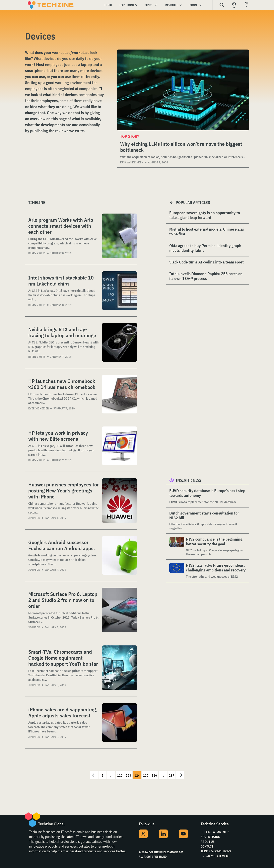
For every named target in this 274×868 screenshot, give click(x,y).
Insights (171, 5)
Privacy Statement (215, 856)
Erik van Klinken (131, 162)
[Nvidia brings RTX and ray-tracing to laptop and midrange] (119, 342)
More (194, 5)
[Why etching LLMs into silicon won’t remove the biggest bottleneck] (183, 90)
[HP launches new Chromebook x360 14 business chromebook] (119, 394)
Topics (148, 5)
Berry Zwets (37, 253)
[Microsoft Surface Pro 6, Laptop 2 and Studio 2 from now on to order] (119, 610)
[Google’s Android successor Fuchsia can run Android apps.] (119, 555)
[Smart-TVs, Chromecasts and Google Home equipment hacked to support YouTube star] (119, 667)
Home (109, 5)
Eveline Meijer (38, 408)
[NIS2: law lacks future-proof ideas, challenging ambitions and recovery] (176, 571)
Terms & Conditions (216, 851)
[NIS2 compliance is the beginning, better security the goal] (176, 546)
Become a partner (215, 832)
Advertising (210, 837)
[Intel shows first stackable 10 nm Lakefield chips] (119, 290)
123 (128, 775)
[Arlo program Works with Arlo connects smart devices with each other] (119, 236)
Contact (207, 846)
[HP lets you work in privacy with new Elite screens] (119, 445)
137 (171, 775)
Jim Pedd (34, 518)
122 (120, 775)
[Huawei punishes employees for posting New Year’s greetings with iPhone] (119, 500)
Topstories (128, 5)
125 (145, 775)
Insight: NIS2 (188, 480)
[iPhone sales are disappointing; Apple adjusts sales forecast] (119, 722)
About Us (208, 842)
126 (154, 775)
